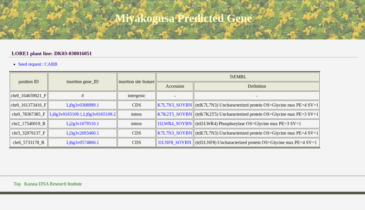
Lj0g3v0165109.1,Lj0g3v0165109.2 (83, 114)
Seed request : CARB (37, 64)
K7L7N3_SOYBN (174, 105)
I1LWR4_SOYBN (175, 123)
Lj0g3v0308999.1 (82, 105)
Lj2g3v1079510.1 (82, 123)
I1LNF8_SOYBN (174, 142)
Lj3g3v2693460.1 (82, 133)
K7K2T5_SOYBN (174, 114)
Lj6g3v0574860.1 (82, 142)
